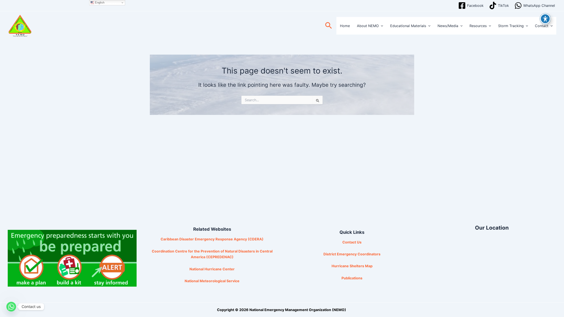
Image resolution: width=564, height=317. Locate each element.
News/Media (448, 26)
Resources (478, 26)
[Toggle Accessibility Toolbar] (545, 18)
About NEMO (368, 26)
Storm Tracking (511, 26)
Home (345, 26)
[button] (328, 26)
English (99, 2)
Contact (541, 26)
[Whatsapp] (11, 306)
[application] (381, 26)
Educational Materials (408, 26)
